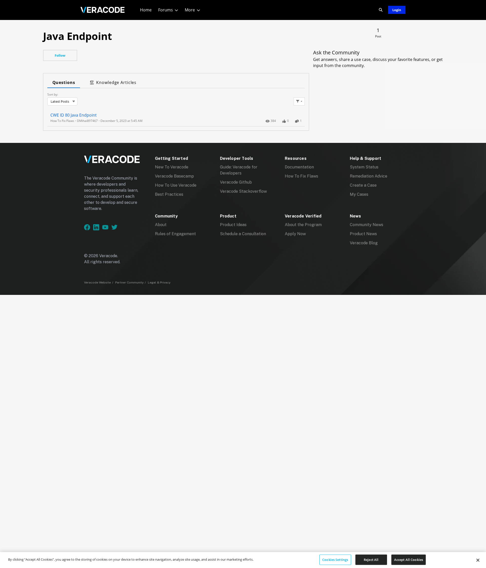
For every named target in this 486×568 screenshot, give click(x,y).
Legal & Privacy (159, 282)
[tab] (63, 82)
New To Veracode (171, 167)
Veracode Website (97, 282)
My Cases (359, 194)
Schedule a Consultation (243, 233)
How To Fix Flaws (301, 176)
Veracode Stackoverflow (243, 191)
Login (396, 10)
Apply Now (295, 233)
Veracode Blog (364, 243)
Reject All (371, 559)
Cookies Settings (335, 559)
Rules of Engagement (175, 233)
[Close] (477, 560)
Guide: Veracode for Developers (238, 170)
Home (146, 10)
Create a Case (363, 185)
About (161, 224)
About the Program (303, 224)
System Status (364, 167)
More (190, 10)
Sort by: (52, 94)
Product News (363, 233)
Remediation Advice (368, 176)
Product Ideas (233, 224)
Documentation (299, 167)
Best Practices (169, 194)
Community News (366, 224)
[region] (243, 560)
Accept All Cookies (408, 559)
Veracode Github (236, 182)
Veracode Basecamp (174, 176)
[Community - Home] (102, 10)
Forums (165, 10)
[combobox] (62, 101)
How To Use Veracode (175, 185)
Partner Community (129, 282)
